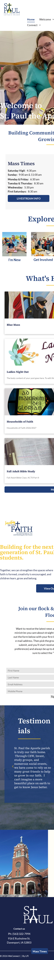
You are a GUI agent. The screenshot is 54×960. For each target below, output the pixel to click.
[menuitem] (31, 19)
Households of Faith (20, 421)
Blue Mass (13, 325)
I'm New (14, 260)
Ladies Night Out (18, 372)
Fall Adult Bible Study (21, 471)
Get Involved (43, 260)
